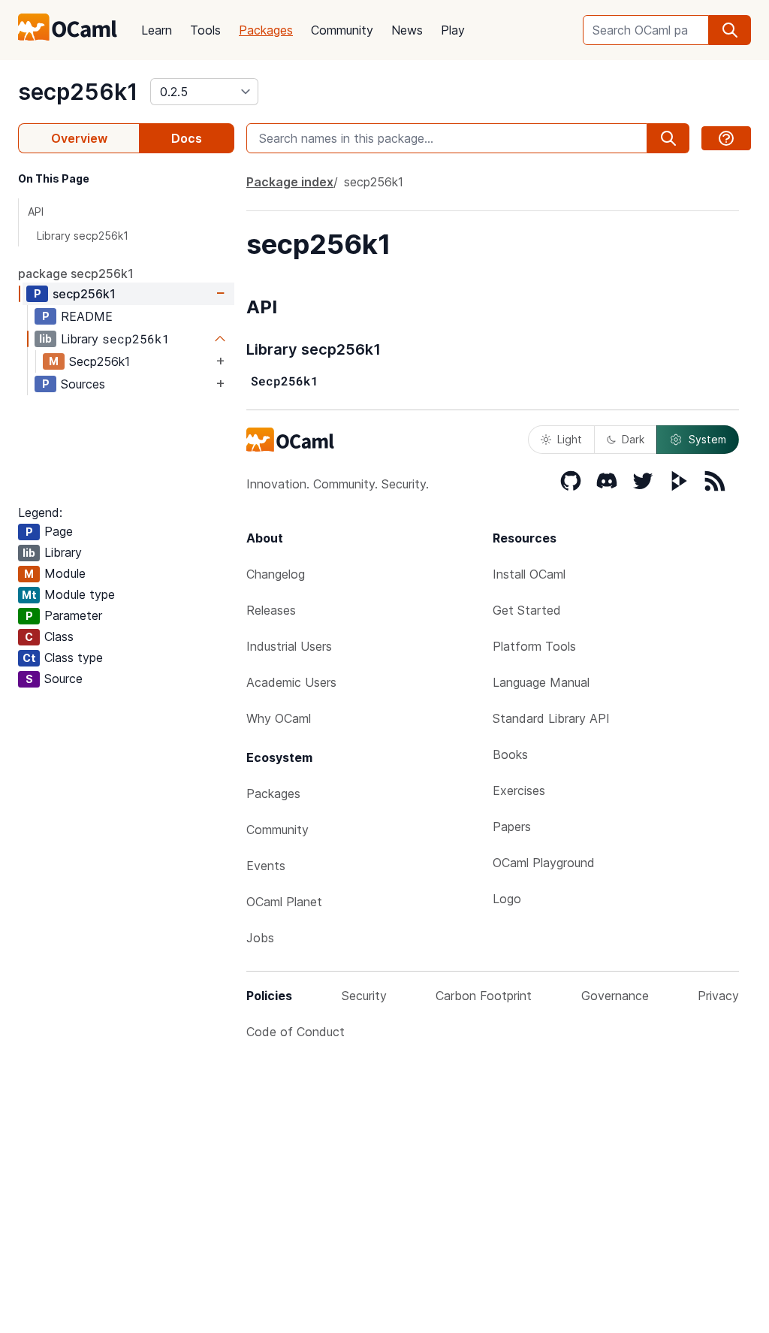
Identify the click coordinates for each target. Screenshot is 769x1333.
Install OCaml (529, 574)
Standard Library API (551, 718)
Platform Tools (534, 646)
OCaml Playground (544, 862)
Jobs (260, 937)
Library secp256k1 (82, 235)
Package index (289, 181)
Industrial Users (289, 646)
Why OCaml (278, 718)
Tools (205, 30)
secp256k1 (78, 91)
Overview (79, 138)
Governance (615, 995)
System (707, 439)
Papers (512, 826)
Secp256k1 (99, 361)
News (407, 30)
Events (265, 865)
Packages (266, 30)
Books (510, 754)
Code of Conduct (295, 1031)
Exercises (519, 790)
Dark (633, 439)
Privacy (718, 995)
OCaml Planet (284, 901)
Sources (83, 383)
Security (364, 995)
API (36, 211)
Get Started (527, 610)
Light (569, 439)
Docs (186, 138)
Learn (156, 30)
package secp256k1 (76, 273)
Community (342, 30)
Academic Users (291, 682)
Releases (271, 610)
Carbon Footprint (484, 995)
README (87, 316)
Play (453, 30)
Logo (507, 898)
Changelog (275, 574)
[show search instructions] (726, 138)
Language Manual (541, 682)
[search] (730, 30)
